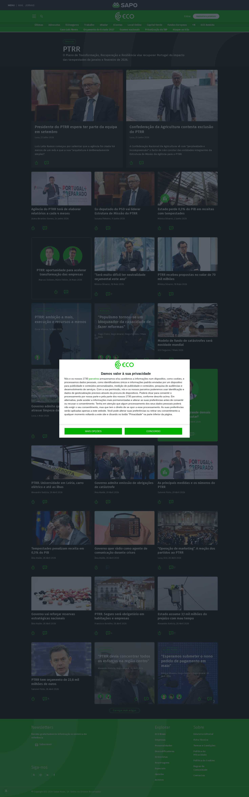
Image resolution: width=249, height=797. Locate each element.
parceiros (94, 378)
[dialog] (124, 399)
